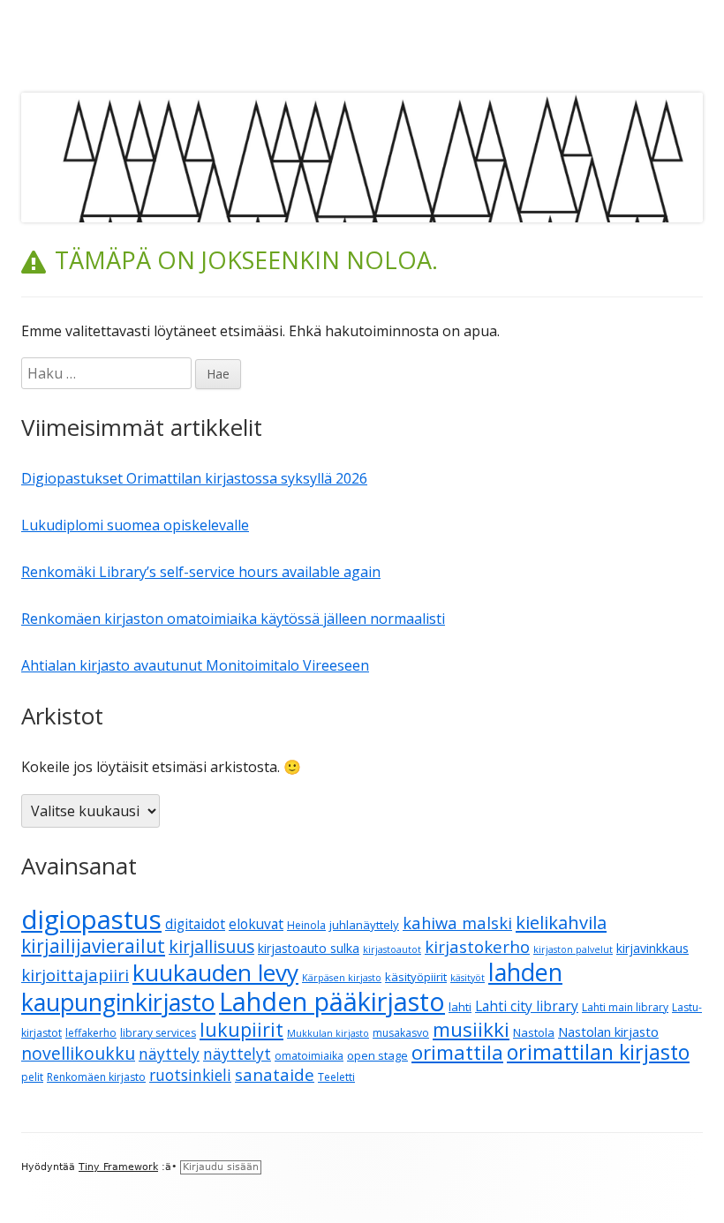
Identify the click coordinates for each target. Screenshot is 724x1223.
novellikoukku (78, 1053)
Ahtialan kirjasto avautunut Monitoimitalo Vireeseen (195, 665)
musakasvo (401, 1032)
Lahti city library (526, 1006)
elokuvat (256, 924)
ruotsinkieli (190, 1075)
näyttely (169, 1054)
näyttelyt (237, 1054)
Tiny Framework (118, 1167)
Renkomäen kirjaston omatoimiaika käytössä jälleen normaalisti (233, 618)
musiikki (471, 1029)
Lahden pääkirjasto (332, 1001)
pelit (32, 1076)
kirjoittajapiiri (75, 975)
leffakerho (91, 1032)
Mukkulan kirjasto (328, 1033)
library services (158, 1032)
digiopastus (91, 919)
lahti (460, 1007)
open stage (377, 1055)
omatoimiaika (309, 1055)
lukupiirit (241, 1029)
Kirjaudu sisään (221, 1167)
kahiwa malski (457, 923)
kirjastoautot (392, 949)
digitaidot (195, 924)
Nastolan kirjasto (608, 1031)
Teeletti (336, 1076)
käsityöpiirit (416, 977)
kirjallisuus (211, 946)
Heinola (306, 925)
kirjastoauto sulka (308, 948)
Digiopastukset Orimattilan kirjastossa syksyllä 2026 (194, 478)
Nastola (533, 1032)
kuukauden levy (215, 972)
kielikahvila (561, 922)
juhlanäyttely (364, 925)
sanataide (274, 1074)
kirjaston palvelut (573, 949)
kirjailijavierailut (93, 946)
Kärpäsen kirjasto (341, 978)
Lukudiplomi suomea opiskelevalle (135, 525)
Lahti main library (625, 1007)
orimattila (457, 1052)
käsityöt (467, 978)
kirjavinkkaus (652, 948)
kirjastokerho (477, 946)
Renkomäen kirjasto (96, 1076)
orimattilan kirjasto (598, 1052)
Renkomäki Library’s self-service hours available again (201, 571)
